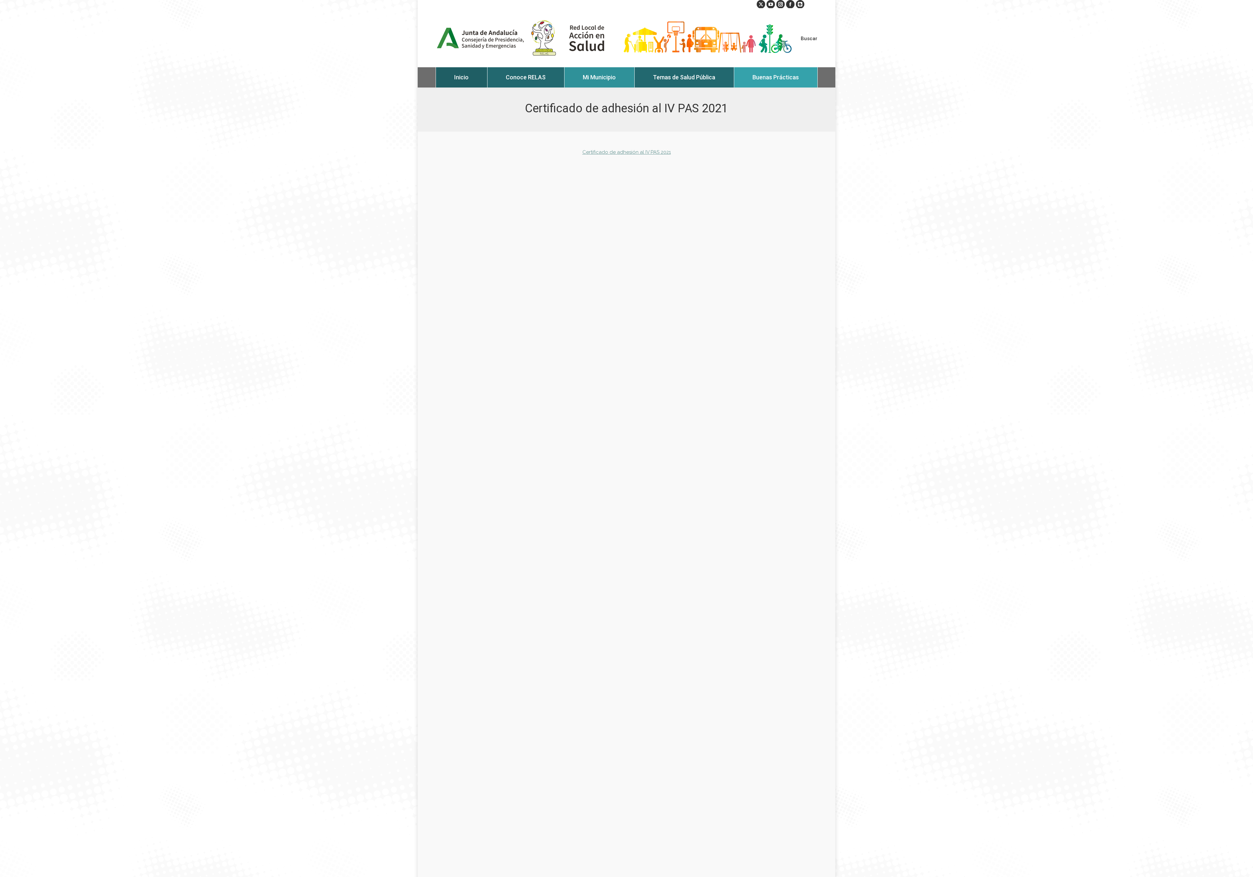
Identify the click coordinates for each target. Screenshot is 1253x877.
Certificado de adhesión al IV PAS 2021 (626, 152)
